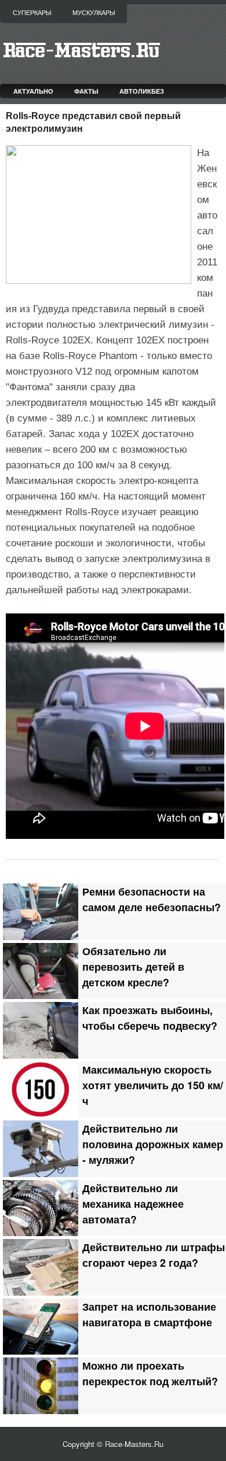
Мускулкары (93, 12)
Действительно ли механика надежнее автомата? (133, 1203)
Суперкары (32, 12)
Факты (86, 91)
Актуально (33, 91)
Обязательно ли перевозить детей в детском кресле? (133, 966)
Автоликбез (141, 91)
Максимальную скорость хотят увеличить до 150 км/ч (152, 1085)
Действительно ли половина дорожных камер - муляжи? (152, 1144)
